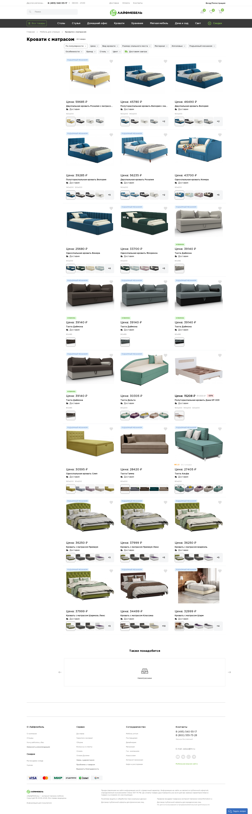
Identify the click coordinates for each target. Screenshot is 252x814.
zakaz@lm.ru (189, 749)
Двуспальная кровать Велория (191, 106)
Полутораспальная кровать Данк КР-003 (197, 400)
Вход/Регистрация (215, 3)
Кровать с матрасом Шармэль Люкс (85, 615)
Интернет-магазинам (134, 760)
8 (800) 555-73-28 (186, 735)
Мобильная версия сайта (187, 764)
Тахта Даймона (183, 253)
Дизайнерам (131, 742)
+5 (109, 195)
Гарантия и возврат (84, 738)
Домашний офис (97, 23)
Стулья (76, 23)
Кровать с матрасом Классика (136, 615)
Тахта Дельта (127, 400)
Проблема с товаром (85, 764)
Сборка (79, 742)
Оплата (126, 3)
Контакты (138, 3)
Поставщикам (131, 738)
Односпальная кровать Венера (83, 253)
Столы (61, 23)
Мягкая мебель (159, 23)
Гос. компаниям (132, 751)
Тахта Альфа (182, 473)
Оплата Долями (82, 755)
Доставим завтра (138, 51)
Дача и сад (181, 23)
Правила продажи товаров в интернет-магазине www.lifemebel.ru (184, 799)
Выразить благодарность (87, 769)
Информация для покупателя (39, 803)
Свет (198, 23)
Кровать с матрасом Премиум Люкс (139, 547)
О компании (32, 734)
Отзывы (30, 738)
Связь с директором (85, 760)
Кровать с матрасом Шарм (189, 615)
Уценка (30, 765)
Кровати (119, 23)
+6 (109, 268)
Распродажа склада (35, 761)
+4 (218, 626)
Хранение (137, 23)
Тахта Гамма (127, 473)
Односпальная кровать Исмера (192, 179)
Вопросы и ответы (84, 747)
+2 (163, 121)
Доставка (114, 3)
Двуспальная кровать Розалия (137, 179)
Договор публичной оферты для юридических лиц (183, 803)
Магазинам (130, 747)
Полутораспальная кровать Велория (86, 179)
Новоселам (131, 755)
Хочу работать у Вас (35, 742)
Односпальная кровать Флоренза (139, 253)
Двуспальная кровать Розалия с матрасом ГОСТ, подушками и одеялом (105, 106)
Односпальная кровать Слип (81, 473)
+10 (164, 626)
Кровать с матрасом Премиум (82, 547)
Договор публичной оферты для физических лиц (122, 802)
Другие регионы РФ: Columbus (36, 3)
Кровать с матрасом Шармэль (191, 547)
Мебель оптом (132, 734)
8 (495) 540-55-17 (57, 3)
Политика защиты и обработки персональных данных (123, 799)
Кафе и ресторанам (134, 764)
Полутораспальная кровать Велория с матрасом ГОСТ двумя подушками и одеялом (166, 106)
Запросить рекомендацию (38, 747)
